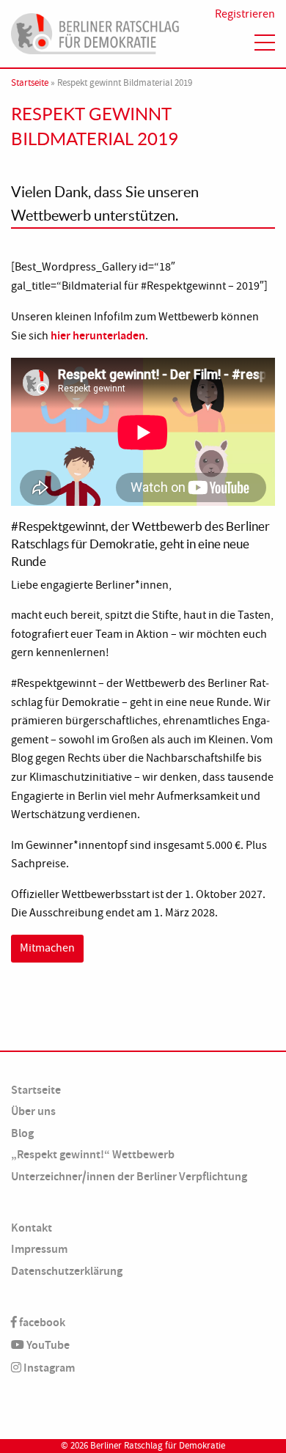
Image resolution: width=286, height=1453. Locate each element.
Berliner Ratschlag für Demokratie (157, 1446)
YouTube (47, 1345)
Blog (22, 1133)
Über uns (33, 1111)
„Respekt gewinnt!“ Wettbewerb (93, 1154)
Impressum (39, 1249)
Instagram (48, 1367)
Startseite (29, 83)
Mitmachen (47, 948)
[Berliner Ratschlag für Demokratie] (95, 31)
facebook (41, 1322)
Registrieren (245, 14)
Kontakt (31, 1227)
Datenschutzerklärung (66, 1271)
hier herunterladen (98, 335)
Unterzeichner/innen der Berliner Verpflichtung (129, 1176)
